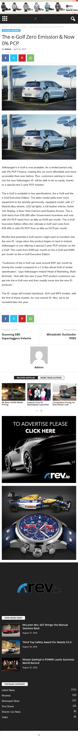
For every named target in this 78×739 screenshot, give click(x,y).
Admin (8, 49)
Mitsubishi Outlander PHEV (61, 336)
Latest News (8, 690)
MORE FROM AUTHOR (50, 377)
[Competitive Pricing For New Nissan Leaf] (64, 392)
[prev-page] (37, 411)
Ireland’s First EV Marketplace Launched (38, 403)
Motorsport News (11, 701)
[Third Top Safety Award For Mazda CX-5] (11, 647)
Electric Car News (18, 26)
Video (5, 717)
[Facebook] (5, 58)
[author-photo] (39, 355)
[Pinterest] (22, 58)
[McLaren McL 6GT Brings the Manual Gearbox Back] (11, 630)
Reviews (6, 695)
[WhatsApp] (30, 58)
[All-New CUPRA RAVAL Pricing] (13, 392)
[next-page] (41, 411)
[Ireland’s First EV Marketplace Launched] (39, 392)
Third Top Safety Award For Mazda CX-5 (46, 642)
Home (4, 26)
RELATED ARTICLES (26, 377)
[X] (13, 58)
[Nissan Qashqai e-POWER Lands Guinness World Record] (11, 664)
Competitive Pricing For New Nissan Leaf (64, 403)
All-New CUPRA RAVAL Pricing (12, 403)
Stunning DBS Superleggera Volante (16, 336)
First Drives (8, 706)
